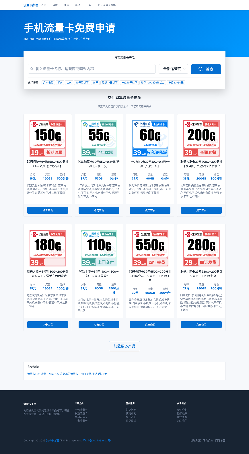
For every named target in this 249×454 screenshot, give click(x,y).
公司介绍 (182, 409)
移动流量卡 (81, 416)
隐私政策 (182, 413)
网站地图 (220, 440)
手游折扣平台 (100, 373)
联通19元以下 (110, 82)
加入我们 (182, 420)
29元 (95, 82)
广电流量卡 (81, 420)
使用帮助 (131, 413)
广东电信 (48, 82)
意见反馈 (131, 420)
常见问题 (131, 409)
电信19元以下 (129, 82)
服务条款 (182, 416)
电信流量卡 (81, 409)
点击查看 (48, 210)
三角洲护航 (85, 373)
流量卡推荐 (47, 373)
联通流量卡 (81, 413)
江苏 (69, 82)
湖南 (60, 82)
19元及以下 (82, 82)
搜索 (209, 69)
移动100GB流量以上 (152, 82)
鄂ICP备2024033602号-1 (97, 440)
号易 (56, 373)
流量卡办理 (33, 373)
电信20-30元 (176, 82)
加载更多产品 (124, 346)
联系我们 (131, 416)
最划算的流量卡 (69, 373)
